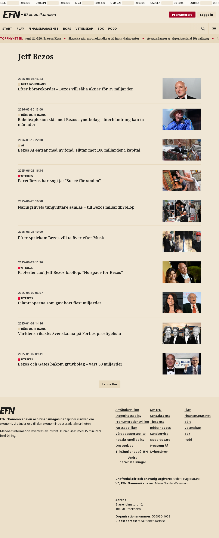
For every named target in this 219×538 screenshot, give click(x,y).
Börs (188, 422)
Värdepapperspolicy (130, 434)
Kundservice (159, 434)
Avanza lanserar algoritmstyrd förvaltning (174, 38)
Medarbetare (160, 440)
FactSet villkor (126, 428)
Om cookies (124, 446)
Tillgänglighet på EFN (131, 452)
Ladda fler (109, 384)
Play (188, 410)
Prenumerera (182, 15)
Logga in (206, 15)
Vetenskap (193, 428)
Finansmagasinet (198, 416)
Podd (188, 440)
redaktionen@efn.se (152, 521)
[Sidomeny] (213, 28)
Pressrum (157, 446)
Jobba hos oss (160, 428)
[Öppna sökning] (203, 28)
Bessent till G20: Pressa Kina (35, 38)
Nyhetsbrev (159, 452)
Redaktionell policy (129, 440)
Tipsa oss (157, 422)
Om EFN (155, 410)
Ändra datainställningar (133, 459)
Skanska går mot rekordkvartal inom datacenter (99, 38)
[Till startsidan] (29, 14)
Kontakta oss (160, 416)
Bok (187, 434)
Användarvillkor (127, 410)
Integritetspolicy (128, 416)
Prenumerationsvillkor (132, 422)
